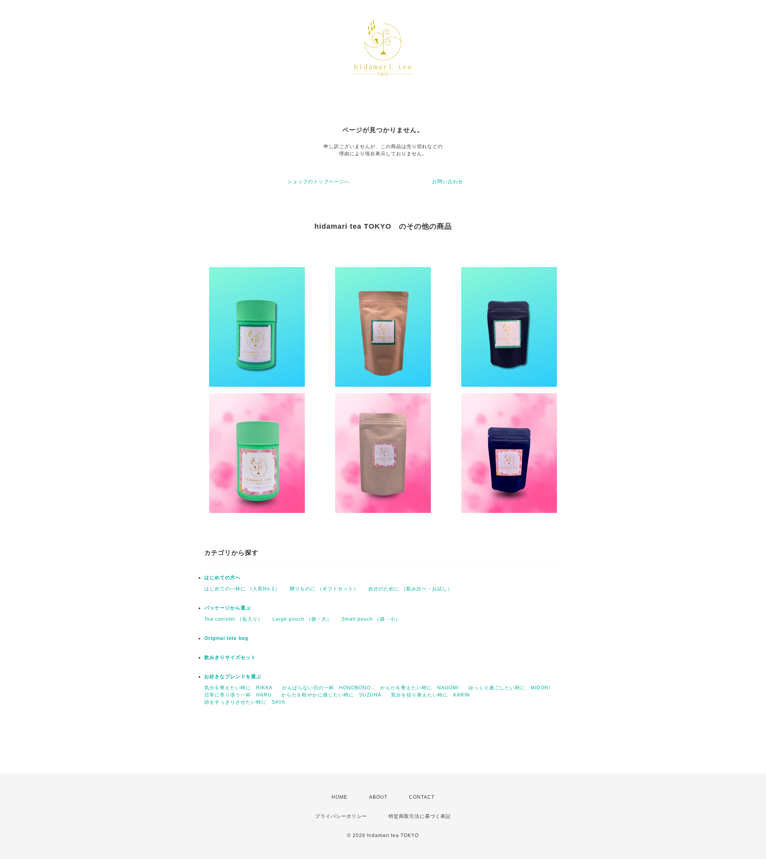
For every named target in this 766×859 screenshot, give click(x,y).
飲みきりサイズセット (230, 657)
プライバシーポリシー (341, 816)
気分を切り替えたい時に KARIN (430, 695)
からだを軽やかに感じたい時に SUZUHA (331, 695)
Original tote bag (226, 638)
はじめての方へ (222, 577)
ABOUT (378, 797)
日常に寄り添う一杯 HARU (238, 695)
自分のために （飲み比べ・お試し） (410, 589)
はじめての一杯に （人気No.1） (242, 589)
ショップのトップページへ (318, 181)
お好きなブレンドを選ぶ (232, 676)
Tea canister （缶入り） (233, 619)
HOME (339, 797)
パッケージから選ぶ (227, 608)
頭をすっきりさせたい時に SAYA (244, 702)
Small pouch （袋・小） (371, 619)
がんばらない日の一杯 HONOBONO (326, 688)
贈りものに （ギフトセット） (324, 589)
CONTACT (421, 797)
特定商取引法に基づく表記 (420, 816)
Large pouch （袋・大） (302, 619)
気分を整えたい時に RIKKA (238, 688)
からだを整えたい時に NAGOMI (419, 688)
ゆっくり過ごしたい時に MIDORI (509, 688)
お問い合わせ (447, 181)
